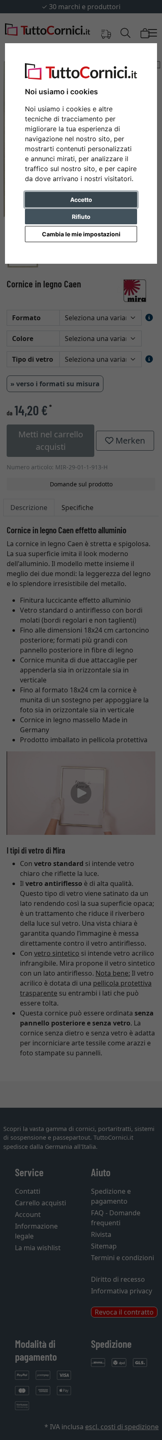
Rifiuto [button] (81, 216)
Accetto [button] (81, 199)
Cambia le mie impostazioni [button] (81, 234)
